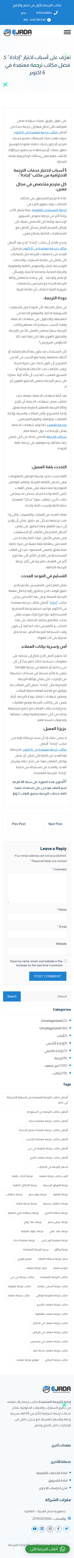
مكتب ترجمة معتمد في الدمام (50, 1323)
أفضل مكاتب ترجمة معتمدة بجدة (48, 1121)
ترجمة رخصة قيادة (26, 1203)
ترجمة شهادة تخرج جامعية (23, 1212)
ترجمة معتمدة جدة (24, 1240)
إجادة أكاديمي (55, 1043)
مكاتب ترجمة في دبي (22, 1277)
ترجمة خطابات (14, 1194)
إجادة (53, 602)
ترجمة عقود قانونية (32, 1231)
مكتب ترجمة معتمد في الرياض (50, 1332)
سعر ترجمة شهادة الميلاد (53, 1258)
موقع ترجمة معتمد (27, 1359)
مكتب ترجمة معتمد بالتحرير (52, 1304)
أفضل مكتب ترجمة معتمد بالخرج (49, 1157)
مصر (23, 12)
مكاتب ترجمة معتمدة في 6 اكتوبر (36, 132)
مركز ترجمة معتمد (36, 1267)
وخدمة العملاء (57, 425)
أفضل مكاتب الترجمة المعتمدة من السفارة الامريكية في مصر (37, 1100)
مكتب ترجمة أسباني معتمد (52, 1286)
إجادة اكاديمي (53, 1051)
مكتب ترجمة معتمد (18, 1295)
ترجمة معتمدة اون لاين (54, 1240)
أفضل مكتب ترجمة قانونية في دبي (48, 1148)
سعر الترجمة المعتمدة (36, 1249)
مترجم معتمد (60, 1267)
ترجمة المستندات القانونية (49, 210)
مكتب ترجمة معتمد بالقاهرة (51, 1313)
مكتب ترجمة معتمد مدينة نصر (50, 1350)
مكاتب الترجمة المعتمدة (54, 1277)
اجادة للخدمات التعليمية (51, 1473)
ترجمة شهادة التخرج (56, 1212)
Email (62, 926)
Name (62, 909)
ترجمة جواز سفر (37, 1194)
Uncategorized (51, 1020)
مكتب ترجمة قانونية (19, 1286)
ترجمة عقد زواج (33, 1222)
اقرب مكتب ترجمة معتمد (53, 1176)
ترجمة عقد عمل (58, 1231)
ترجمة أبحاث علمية (22, 1176)
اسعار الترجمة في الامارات (53, 1166)
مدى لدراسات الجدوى (53, 1488)
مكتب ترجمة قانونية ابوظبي (52, 1295)
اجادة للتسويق (57, 1480)
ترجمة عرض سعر (58, 1222)
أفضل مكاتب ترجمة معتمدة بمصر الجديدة (43, 1130)
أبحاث (60, 1036)
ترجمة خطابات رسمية (55, 1203)
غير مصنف (51, 1065)
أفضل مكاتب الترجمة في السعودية (47, 1111)
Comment (59, 869)
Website (61, 943)
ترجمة (58, 1058)
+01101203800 (44, 12)
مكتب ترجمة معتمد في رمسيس (49, 1341)
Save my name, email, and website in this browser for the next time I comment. (36, 963)
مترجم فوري (24, 1258)
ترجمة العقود (60, 1194)
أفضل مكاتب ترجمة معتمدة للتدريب (46, 1139)
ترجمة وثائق (61, 1249)
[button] (47, 1549)
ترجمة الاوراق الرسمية (55, 1185)
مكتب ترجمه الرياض (56, 1359)
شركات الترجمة (56, 436)
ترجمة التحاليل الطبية (25, 1185)
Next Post (55, 824)
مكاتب (56, 1073)
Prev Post (18, 824)
